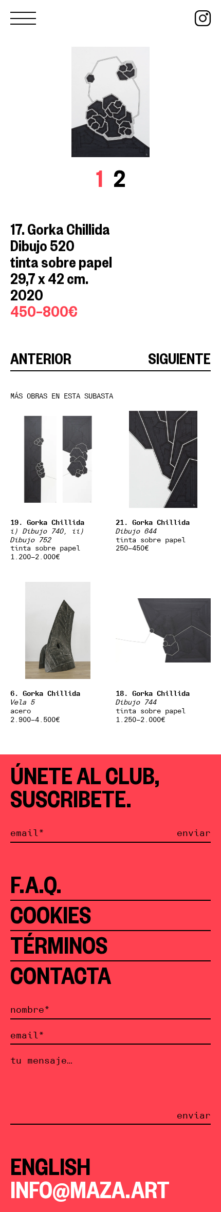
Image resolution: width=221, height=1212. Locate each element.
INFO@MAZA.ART (90, 1190)
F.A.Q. (36, 885)
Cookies (50, 915)
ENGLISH (50, 1167)
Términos (58, 945)
